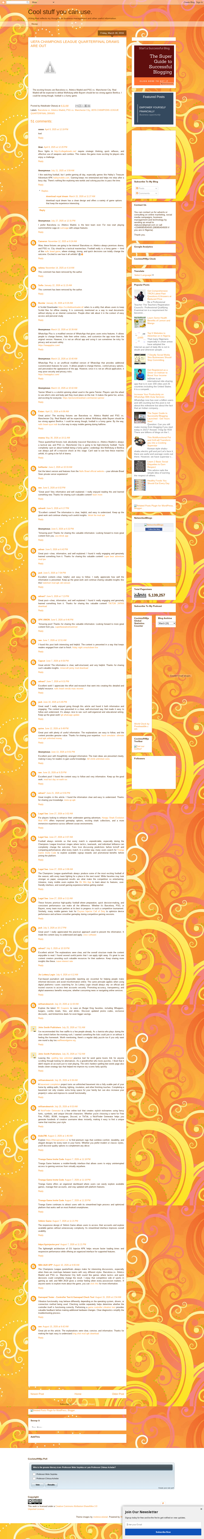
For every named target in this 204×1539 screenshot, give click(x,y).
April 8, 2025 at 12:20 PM (55, 147)
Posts (141, 188)
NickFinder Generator (51, 1110)
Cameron (42, 241)
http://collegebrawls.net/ (65, 151)
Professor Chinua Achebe (47, 1478)
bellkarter (42, 467)
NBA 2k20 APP (45, 1265)
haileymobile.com (61, 178)
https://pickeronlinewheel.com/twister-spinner (83, 398)
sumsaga (64, 228)
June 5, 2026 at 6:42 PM (56, 549)
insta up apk (70, 800)
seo (40, 487)
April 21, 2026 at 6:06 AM (57, 411)
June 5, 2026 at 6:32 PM (62, 529)
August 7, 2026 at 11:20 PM (78, 1200)
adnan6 (41, 508)
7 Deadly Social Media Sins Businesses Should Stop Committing (159, 357)
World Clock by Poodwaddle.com (141, 726)
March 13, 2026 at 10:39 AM (64, 329)
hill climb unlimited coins (98, 759)
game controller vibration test (101, 1307)
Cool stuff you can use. (60, 11)
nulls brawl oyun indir (48, 424)
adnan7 (41, 596)
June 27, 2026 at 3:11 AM (61, 898)
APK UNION (44, 620)
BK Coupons (63, 1008)
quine (41, 728)
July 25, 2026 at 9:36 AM (66, 1080)
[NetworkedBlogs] (153, 524)
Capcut (41, 661)
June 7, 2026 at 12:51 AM (54, 640)
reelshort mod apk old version (56, 583)
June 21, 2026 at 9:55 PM (58, 793)
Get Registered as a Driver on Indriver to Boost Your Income (157, 373)
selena (41, 268)
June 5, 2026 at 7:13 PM (57, 596)
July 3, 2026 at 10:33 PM (57, 948)
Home (35, 24)
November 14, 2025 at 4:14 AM (60, 268)
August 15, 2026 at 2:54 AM (108, 1297)
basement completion (50, 1084)
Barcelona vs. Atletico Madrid (51, 110)
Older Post (118, 1394)
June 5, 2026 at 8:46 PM (62, 620)
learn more (97, 494)
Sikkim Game (44, 1221)
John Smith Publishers (49, 1027)
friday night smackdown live (85, 647)
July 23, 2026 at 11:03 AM (67, 1004)
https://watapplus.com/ (48, 374)
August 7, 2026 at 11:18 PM (78, 1159)
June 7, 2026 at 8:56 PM (57, 661)
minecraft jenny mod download (74, 668)
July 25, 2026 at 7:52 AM (73, 1054)
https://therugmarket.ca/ (57, 1140)
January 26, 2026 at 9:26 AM (59, 303)
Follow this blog (154, 529)
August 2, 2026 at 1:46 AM (60, 1136)
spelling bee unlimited (62, 1058)
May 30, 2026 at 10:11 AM (58, 438)
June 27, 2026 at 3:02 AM (61, 813)
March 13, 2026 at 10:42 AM (64, 388)
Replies (44, 191)
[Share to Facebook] (85, 105)
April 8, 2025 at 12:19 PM (56, 129)
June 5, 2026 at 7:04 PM (54, 573)
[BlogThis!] (79, 105)
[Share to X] (82, 105)
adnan (41, 549)
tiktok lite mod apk (96, 515)
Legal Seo (43, 813)
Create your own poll (166, 1488)
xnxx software (89, 935)
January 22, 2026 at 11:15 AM (58, 285)
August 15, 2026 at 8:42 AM (56, 1326)
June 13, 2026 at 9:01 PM (63, 752)
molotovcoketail (100, 1517)
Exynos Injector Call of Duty (91, 911)
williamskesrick (46, 1004)
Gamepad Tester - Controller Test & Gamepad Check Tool (66, 1297)
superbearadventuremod (66, 627)
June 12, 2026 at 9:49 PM (57, 728)
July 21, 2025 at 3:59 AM (62, 170)
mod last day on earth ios (55, 779)
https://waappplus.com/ (49, 345)
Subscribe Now (163, 1531)
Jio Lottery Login (46, 974)
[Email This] (76, 105)
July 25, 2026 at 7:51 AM (73, 1027)
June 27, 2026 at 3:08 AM (61, 869)
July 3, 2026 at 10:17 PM (54, 928)
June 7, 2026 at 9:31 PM (57, 681)
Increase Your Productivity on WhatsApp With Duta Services (149, 395)
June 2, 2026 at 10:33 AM (60, 467)
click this (94, 1283)
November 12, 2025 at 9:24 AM (62, 241)
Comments (144, 193)
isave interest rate (64, 961)
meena (41, 438)
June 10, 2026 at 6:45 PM (55, 702)
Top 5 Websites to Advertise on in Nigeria (158, 334)
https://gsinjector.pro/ (48, 1244)
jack (40, 573)
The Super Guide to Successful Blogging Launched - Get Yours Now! (158, 417)
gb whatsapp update (70, 715)
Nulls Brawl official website (91, 471)
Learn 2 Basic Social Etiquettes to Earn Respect (157, 464)
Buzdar (41, 303)
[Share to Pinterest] (89, 105)
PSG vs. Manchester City (78, 110)
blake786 (42, 1136)
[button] (163, 1512)
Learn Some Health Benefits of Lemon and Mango (158, 320)
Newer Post (37, 1394)
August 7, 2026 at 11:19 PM (78, 1180)
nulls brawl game (53, 251)
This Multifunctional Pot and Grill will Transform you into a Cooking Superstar (159, 441)
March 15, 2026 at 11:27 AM (82, 196)
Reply (41, 138)
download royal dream (57, 196)
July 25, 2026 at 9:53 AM (66, 1106)
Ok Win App (85, 882)
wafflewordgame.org (66, 1040)
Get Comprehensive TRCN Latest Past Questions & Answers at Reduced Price (159, 295)
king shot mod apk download (86, 1333)
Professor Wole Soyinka (46, 1474)
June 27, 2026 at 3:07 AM (61, 837)
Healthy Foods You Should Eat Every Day (158, 482)
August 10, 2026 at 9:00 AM (66, 1265)
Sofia (40, 285)
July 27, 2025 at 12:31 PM (63, 221)
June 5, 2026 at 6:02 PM (54, 487)
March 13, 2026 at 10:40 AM (64, 358)
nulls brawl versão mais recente (68, 688)
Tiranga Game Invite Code (51, 1159)
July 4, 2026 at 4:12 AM (67, 974)
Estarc (41, 411)
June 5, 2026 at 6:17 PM (57, 508)
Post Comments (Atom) (84, 1404)
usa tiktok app (61, 536)
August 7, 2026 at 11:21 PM (65, 1221)
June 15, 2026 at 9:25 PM (54, 772)
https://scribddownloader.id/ (71, 307)
